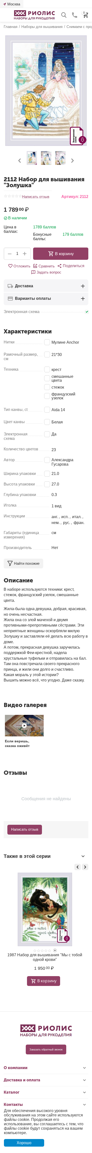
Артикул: (70, 197)
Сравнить (47, 266)
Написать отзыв (35, 197)
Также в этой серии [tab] (27, 856)
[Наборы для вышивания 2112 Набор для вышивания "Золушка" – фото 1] (46, 90)
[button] (70, 265)
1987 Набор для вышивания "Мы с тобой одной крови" (44, 957)
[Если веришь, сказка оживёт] (24, 725)
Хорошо (24, 1143)
